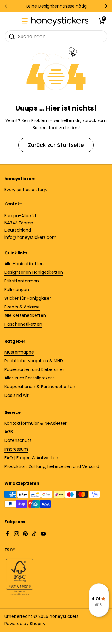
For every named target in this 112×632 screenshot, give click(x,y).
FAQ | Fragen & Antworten (31, 458)
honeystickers (64, 616)
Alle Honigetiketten (24, 264)
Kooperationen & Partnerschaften (39, 387)
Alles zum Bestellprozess (29, 378)
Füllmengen (16, 290)
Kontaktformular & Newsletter (35, 423)
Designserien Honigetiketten (33, 272)
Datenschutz (17, 440)
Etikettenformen (21, 281)
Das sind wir (16, 395)
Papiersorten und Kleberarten (34, 369)
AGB (8, 432)
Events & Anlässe (22, 307)
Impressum (16, 449)
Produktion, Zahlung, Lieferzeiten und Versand (51, 466)
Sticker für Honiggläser (27, 298)
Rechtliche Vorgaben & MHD (33, 361)
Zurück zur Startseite (56, 145)
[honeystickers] (54, 21)
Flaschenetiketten (23, 324)
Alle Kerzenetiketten (25, 315)
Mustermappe (19, 352)
